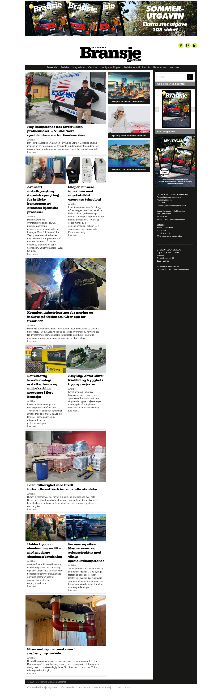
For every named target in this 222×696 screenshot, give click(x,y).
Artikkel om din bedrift (136, 67)
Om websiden (68, 687)
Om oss (92, 67)
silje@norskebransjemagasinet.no (171, 219)
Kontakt (174, 67)
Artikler (65, 67)
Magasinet (78, 67)
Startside (51, 67)
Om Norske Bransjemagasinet (42, 687)
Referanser (159, 67)
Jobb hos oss (124, 687)
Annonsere (84, 687)
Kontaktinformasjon (103, 687)
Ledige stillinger (110, 67)
